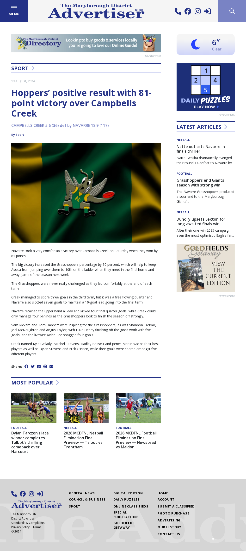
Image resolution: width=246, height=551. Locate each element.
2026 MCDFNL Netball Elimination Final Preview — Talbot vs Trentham (83, 440)
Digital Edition (128, 493)
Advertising (169, 520)
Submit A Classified (176, 506)
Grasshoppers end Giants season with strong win (200, 182)
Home (163, 493)
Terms (37, 527)
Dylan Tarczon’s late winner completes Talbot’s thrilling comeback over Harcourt (30, 442)
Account (166, 499)
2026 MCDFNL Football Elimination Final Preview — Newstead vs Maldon (136, 440)
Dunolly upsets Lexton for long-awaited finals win (201, 221)
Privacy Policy (20, 527)
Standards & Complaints (27, 523)
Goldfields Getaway (124, 525)
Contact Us (169, 534)
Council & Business (87, 499)
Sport (20, 68)
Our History (169, 527)
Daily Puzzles (126, 499)
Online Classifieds (130, 506)
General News (82, 493)
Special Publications (126, 514)
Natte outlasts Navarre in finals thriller (201, 149)
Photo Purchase (173, 513)
